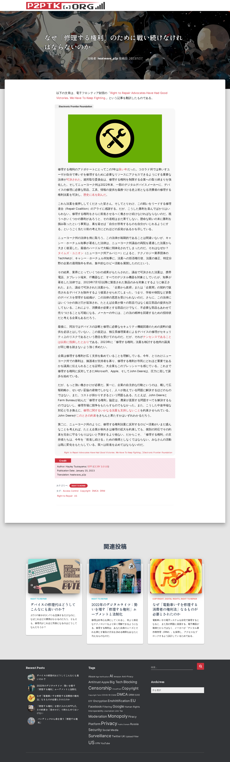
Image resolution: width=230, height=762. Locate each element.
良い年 (123, 169)
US (75, 495)
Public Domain (124, 724)
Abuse (91, 676)
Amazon (117, 676)
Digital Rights (172, 599)
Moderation (97, 716)
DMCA (95, 490)
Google (118, 706)
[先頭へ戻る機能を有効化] (224, 756)
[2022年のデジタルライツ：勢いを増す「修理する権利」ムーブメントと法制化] (115, 576)
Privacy (109, 723)
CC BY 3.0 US (100, 466)
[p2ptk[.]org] (65, 5)
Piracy (132, 716)
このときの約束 (86, 415)
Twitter (116, 736)
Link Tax (119, 711)
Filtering (107, 706)
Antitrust (94, 682)
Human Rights (132, 706)
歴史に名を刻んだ (94, 194)
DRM (102, 490)
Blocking (130, 682)
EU (133, 700)
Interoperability (95, 711)
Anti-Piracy (127, 676)
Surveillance (99, 735)
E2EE (137, 695)
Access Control (71, 490)
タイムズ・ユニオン (70, 253)
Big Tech (116, 682)
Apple (105, 682)
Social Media (110, 730)
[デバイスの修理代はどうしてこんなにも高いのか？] (54, 576)
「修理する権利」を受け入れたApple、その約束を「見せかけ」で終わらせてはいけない (58, 709)
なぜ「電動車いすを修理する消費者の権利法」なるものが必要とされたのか (175, 609)
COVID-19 (106, 695)
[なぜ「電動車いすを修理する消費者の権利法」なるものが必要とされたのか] (176, 576)
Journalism (109, 711)
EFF (90, 466)
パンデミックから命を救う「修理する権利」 (58, 720)
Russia (134, 724)
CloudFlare (116, 689)
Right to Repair (78, 486)
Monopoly (118, 716)
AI (111, 676)
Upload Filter (132, 736)
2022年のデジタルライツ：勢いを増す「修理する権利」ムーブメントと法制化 (115, 609)
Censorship (100, 688)
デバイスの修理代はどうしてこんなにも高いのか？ (53, 607)
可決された (73, 179)
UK (123, 736)
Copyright (85, 490)
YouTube (105, 743)
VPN (97, 743)
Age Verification (102, 677)
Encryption (100, 701)
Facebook (95, 706)
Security (95, 730)
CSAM (113, 695)
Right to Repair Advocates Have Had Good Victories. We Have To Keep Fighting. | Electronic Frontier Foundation (118, 452)
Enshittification (119, 701)
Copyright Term (94, 695)
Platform (94, 724)
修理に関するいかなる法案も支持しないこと (111, 410)
